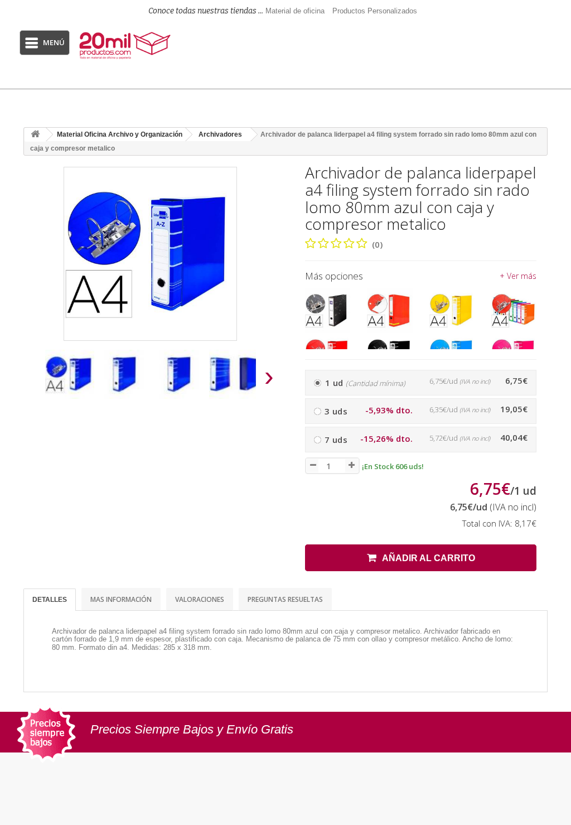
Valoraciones (199, 599)
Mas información (121, 599)
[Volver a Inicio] (35, 135)
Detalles (49, 600)
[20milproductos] (126, 45)
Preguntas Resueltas (285, 599)
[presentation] (34, 379)
